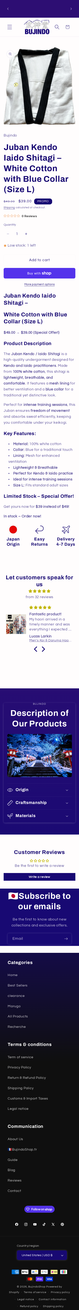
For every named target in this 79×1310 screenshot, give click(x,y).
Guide (13, 1160)
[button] (9, 27)
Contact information (52, 1299)
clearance (16, 996)
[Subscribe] (66, 938)
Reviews (14, 1180)
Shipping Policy (21, 1088)
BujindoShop (37, 1286)
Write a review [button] (39, 876)
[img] (40, 591)
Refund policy (29, 1306)
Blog (11, 1170)
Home (13, 975)
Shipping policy (53, 1306)
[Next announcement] (71, 8)
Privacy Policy (19, 1067)
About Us (15, 1139)
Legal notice (18, 1109)
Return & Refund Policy (27, 1078)
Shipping (9, 207)
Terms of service (35, 1292)
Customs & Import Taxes (28, 1098)
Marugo (14, 1006)
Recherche (17, 1027)
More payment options (39, 284)
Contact (14, 1191)
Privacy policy (60, 1292)
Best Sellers (18, 985)
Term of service (20, 1057)
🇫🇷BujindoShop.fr (22, 1149)
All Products (18, 1016)
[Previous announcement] (8, 8)
